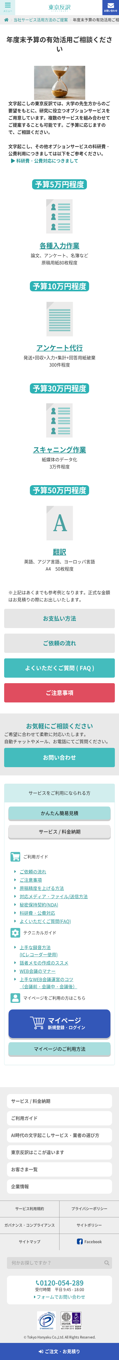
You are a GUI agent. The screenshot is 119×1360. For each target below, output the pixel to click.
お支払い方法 (59, 618)
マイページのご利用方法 (60, 1049)
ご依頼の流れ (59, 643)
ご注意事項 (59, 693)
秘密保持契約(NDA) (39, 905)
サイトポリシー (89, 1225)
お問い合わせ (110, 11)
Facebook (93, 1242)
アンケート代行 (59, 347)
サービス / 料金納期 (60, 831)
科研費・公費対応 (37, 913)
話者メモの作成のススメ (44, 963)
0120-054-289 (62, 1283)
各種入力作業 (59, 245)
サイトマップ (29, 1242)
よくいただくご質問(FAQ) (45, 921)
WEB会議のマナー (38, 971)
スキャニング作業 (59, 449)
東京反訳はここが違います (37, 1152)
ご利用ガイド (24, 1118)
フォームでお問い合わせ (61, 1297)
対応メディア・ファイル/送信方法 (54, 896)
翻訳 (59, 552)
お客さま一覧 (24, 1169)
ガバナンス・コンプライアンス (29, 1225)
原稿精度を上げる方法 (42, 888)
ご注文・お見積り (62, 1351)
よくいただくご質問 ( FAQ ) (59, 668)
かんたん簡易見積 (59, 813)
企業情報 (20, 1186)
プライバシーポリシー (89, 1208)
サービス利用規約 (29, 1208)
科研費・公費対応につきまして (47, 161)
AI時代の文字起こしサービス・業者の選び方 (55, 1135)
